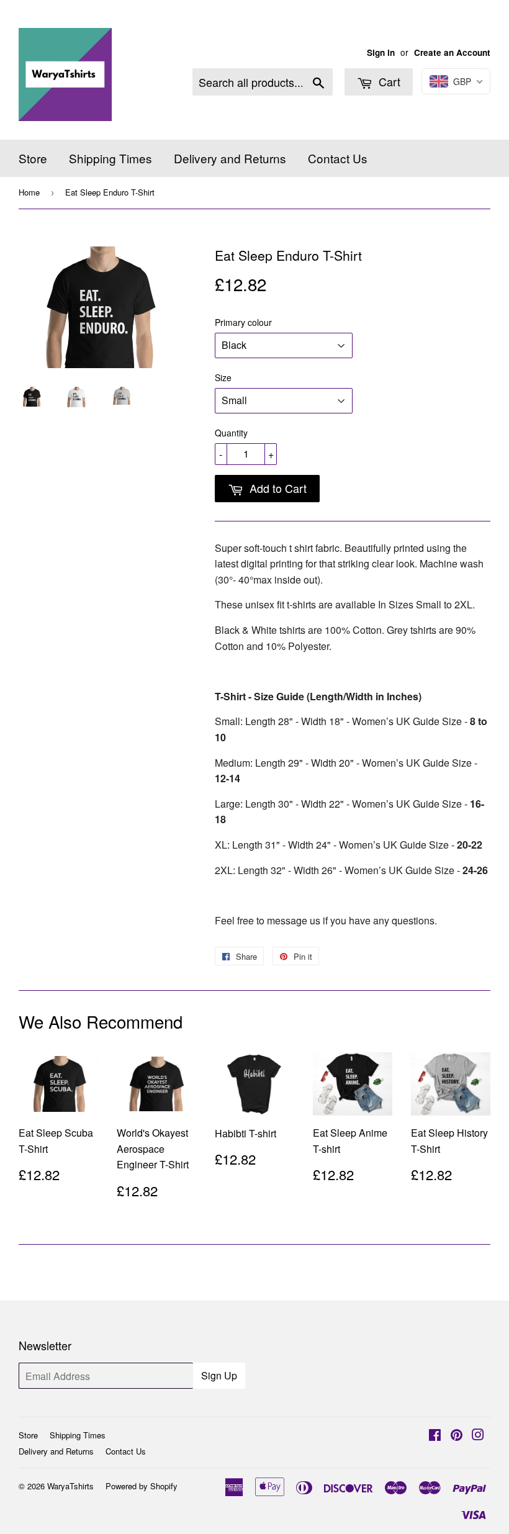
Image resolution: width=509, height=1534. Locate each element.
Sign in (381, 52)
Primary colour (243, 322)
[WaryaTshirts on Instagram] (478, 1435)
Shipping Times (110, 158)
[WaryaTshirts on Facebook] (434, 1435)
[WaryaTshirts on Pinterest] (456, 1435)
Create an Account (452, 52)
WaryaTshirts (70, 1486)
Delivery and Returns (230, 158)
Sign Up (219, 1375)
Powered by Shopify (142, 1486)
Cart (388, 81)
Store (33, 158)
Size (223, 377)
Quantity (231, 432)
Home (29, 192)
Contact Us (337, 158)
